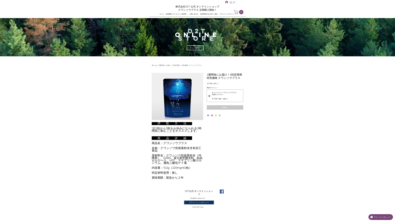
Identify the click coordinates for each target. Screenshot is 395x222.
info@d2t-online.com (197, 198)
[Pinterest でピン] (212, 115)
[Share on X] (220, 115)
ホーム (154, 65)
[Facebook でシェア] (208, 115)
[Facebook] (222, 192)
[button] (239, 12)
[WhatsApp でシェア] (216, 115)
